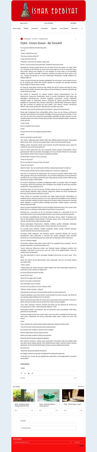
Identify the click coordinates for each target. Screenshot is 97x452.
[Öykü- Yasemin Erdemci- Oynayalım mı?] (48, 395)
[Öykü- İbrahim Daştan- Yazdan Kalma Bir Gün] (24, 395)
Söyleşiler (54, 28)
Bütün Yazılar (17, 28)
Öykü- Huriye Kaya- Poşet (72, 404)
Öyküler (26, 28)
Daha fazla (74, 28)
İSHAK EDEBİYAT (55, 11)
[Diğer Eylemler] (76, 39)
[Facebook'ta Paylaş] (21, 373)
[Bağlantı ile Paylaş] (32, 373)
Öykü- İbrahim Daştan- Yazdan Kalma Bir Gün (22, 405)
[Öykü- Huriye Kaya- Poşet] (73, 395)
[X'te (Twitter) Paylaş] (25, 373)
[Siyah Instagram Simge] (80, 446)
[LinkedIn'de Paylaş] (28, 373)
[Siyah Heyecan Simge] (83, 446)
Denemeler (35, 28)
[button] (82, 28)
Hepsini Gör (81, 386)
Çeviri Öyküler (64, 28)
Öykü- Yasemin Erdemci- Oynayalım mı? (47, 405)
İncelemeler (44, 28)
